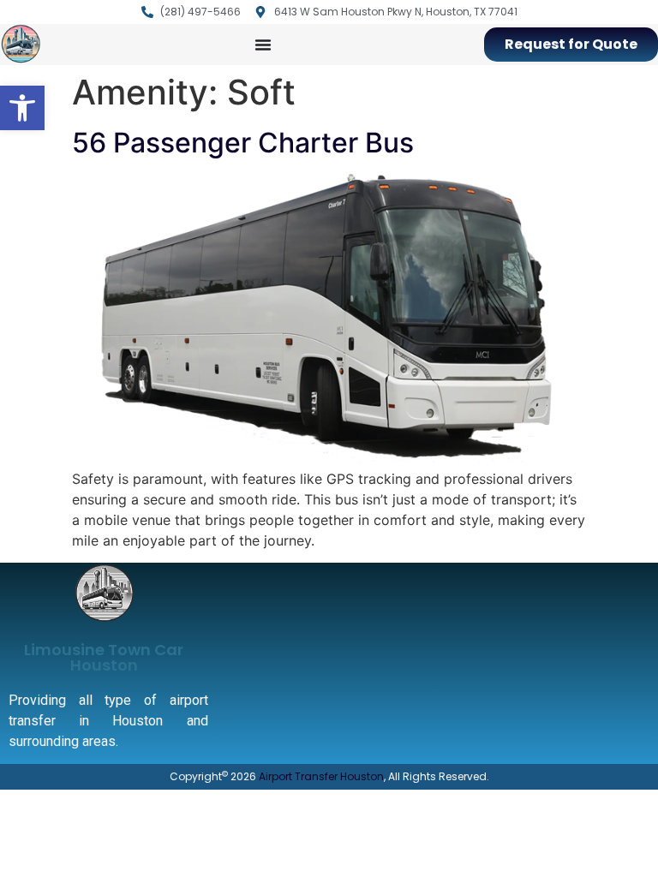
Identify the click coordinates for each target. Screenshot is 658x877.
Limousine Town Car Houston (103, 657)
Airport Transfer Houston (321, 776)
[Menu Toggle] (263, 44)
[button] (22, 108)
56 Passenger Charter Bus (243, 142)
